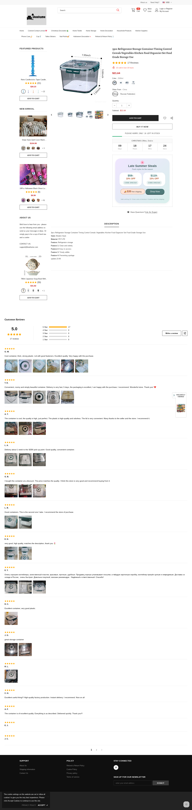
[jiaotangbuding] (38, 148)
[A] (23, 291)
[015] (23, 200)
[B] (28, 291)
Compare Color (100, 101)
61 (43, 200)
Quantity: (115, 101)
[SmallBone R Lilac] (28, 91)
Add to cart (33, 98)
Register (169, 9)
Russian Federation (127, 94)
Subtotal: (115, 111)
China (115, 94)
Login (162, 9)
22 (43, 91)
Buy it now (142, 127)
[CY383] (28, 200)
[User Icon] (157, 10)
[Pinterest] (116, 767)
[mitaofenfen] (33, 148)
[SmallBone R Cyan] (38, 91)
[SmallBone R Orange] (33, 91)
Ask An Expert (151, 212)
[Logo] (37, 16)
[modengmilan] (28, 148)
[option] (79, 76)
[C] (33, 291)
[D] (38, 291)
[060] (38, 200)
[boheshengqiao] (23, 148)
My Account (164, 11)
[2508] (33, 200)
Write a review (171, 333)
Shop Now (155, 191)
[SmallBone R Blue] (23, 91)
